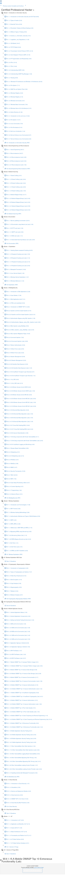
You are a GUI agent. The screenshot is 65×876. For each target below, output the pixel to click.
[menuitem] (1, 3)
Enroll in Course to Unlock (32, 870)
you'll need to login (39, 867)
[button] (1, 1)
